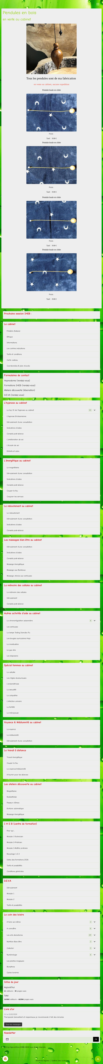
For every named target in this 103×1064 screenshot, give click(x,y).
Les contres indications (16, 348)
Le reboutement (13, 513)
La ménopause (13, 713)
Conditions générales (15, 871)
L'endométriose (13, 684)
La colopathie (12, 695)
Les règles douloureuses (16, 678)
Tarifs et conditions (14, 354)
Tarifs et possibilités (14, 865)
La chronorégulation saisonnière (20, 621)
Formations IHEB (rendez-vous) (19, 385)
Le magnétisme (13, 468)
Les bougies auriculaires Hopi (18, 638)
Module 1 (10, 894)
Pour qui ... (11, 831)
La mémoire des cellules (16, 592)
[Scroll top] (98, 1059)
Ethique (10, 337)
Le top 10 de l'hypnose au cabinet (20, 410)
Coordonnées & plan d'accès (18, 366)
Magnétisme (11, 791)
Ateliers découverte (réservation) (19, 390)
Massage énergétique (15, 564)
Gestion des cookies (59, 1061)
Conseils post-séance (15, 434)
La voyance (11, 729)
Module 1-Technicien (15, 836)
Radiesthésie (12, 797)
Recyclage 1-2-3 (13, 854)
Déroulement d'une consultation (19, 422)
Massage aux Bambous (16, 570)
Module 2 (10, 899)
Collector (10, 948)
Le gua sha (11, 650)
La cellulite (11, 672)
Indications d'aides (14, 428)
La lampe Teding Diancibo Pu (18, 633)
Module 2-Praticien (14, 842)
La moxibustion (13, 644)
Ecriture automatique (15, 808)
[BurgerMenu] (98, 4)
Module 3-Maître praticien (17, 848)
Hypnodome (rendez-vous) (17, 380)
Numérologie (12, 955)
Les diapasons (12, 656)
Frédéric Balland (13, 331)
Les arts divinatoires (15, 935)
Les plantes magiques (15, 961)
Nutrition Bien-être (14, 942)
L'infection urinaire (14, 701)
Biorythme (11, 967)
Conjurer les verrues (15, 497)
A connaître (11, 928)
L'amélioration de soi (15, 439)
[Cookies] (5, 1059)
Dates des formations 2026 (17, 860)
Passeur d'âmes (13, 803)
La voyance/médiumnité (16, 769)
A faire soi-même (14, 922)
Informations (12, 343)
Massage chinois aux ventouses (19, 576)
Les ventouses (12, 627)
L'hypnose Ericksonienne (16, 416)
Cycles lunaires (13, 973)
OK (96, 1039)
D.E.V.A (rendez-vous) (14, 395)
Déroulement (12, 598)
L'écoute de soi (13, 445)
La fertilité (11, 707)
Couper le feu (12, 491)
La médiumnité (13, 735)
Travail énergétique (14, 757)
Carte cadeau (12, 360)
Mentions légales (42, 1061)
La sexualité (11, 690)
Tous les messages (13, 1024)
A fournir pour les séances (17, 775)
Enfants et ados (13, 451)
